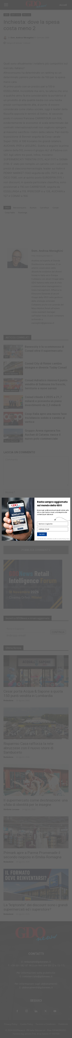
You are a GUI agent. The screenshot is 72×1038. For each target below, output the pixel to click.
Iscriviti (42, 534)
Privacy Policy (66, 539)
